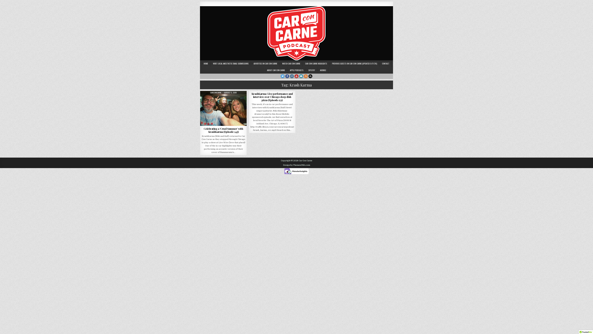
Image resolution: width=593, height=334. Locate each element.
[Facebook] (287, 76)
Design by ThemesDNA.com (296, 165)
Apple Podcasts (296, 70)
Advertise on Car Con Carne (265, 63)
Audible (323, 70)
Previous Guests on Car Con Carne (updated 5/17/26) (354, 63)
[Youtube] (296, 76)
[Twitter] (282, 76)
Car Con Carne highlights (316, 63)
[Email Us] (301, 76)
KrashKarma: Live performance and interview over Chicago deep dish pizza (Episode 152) (272, 97)
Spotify (311, 70)
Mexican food (218, 98)
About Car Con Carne (276, 70)
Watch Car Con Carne (291, 63)
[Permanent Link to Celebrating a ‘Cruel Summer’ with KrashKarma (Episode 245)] (223, 108)
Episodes (231, 98)
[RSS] (306, 76)
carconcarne (215, 93)
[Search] (310, 76)
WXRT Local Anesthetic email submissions (231, 63)
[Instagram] (292, 76)
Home (206, 63)
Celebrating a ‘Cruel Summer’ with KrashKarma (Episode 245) (223, 130)
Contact (385, 63)
